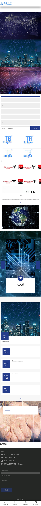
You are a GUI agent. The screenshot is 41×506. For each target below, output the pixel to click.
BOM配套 (2, 122)
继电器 (2, 105)
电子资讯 (25, 504)
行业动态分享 (12, 360)
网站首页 (5, 504)
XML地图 (19, 499)
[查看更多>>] (20, 412)
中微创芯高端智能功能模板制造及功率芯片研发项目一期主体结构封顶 (6, 341)
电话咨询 (35, 504)
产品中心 (15, 504)
